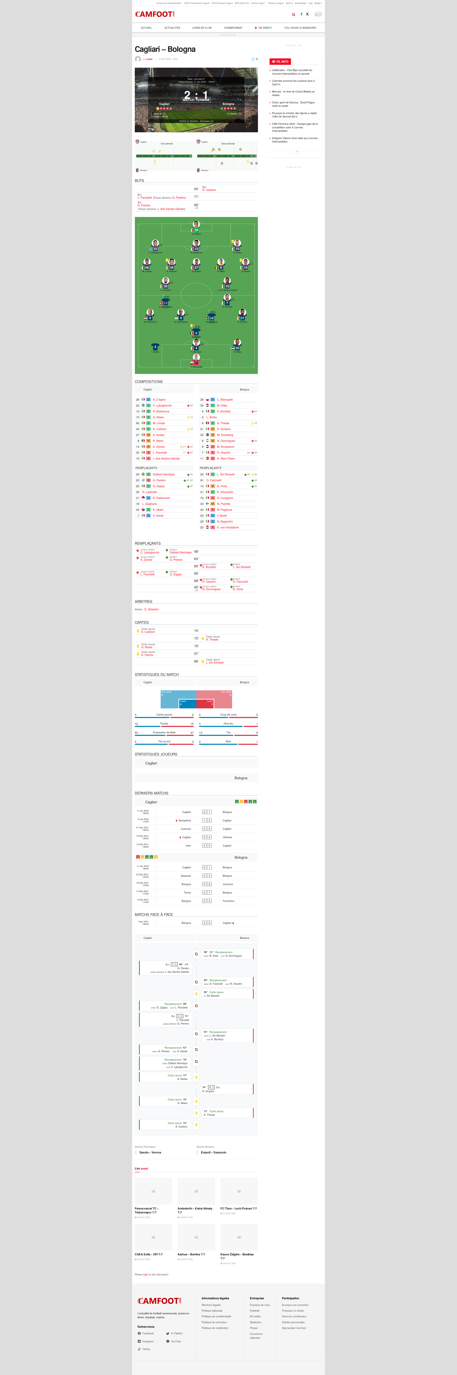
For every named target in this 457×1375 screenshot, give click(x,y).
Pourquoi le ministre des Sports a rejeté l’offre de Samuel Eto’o (294, 114)
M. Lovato (159, 423)
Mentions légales (211, 1305)
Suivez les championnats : (169, 2)
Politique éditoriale (212, 1310)
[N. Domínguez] (181, 316)
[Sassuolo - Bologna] (196, 876)
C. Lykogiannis (162, 405)
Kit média (255, 1316)
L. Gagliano (149, 504)
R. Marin (158, 441)
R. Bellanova (161, 411)
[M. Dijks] (237, 346)
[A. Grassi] (196, 266)
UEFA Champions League (196, 2)
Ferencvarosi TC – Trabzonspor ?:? (147, 1210)
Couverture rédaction (256, 1335)
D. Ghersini (151, 609)
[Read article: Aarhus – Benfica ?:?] (196, 1237)
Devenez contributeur (294, 1316)
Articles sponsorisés (293, 1322)
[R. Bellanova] (196, 247)
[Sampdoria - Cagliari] (196, 820)
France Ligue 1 (258, 2)
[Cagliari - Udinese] (196, 837)
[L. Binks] (155, 346)
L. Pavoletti (145, 197)
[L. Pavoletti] (165, 285)
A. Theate (223, 423)
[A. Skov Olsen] (165, 301)
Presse (254, 1328)
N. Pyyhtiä (223, 504)
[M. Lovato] (147, 266)
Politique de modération (215, 1328)
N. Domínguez (226, 441)
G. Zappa (159, 486)
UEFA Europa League (222, 2)
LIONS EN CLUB (202, 27)
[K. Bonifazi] (196, 346)
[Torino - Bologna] (196, 892)
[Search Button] (293, 14)
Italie (190, 78)
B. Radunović (161, 498)
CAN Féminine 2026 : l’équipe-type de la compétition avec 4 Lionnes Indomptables (295, 127)
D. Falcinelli (214, 480)
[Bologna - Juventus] (196, 884)
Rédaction (255, 1322)
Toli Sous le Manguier (300, 27)
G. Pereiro (178, 197)
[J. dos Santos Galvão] (227, 285)
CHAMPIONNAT (233, 27)
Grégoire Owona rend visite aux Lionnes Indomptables (295, 139)
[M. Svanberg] (211, 316)
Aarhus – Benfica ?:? (191, 1254)
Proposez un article (293, 1310)
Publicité (254, 1310)
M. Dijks (222, 405)
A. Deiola (159, 447)
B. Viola (222, 486)
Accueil (146, 27)
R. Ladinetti (149, 492)
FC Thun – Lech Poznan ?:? (238, 1208)
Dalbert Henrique (164, 474)
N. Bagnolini (225, 521)
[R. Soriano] (242, 316)
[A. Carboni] (171, 266)
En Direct (265, 27)
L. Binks (212, 417)
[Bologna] (228, 98)
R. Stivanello (225, 492)
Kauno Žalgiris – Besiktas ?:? (237, 1256)
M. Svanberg (225, 435)
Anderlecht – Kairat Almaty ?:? (195, 1210)
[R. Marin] (221, 266)
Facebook (148, 1333)
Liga (310, 2)
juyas (149, 59)
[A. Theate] (196, 331)
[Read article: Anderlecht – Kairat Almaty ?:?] (196, 1191)
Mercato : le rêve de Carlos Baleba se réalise (293, 93)
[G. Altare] (237, 247)
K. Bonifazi (224, 411)
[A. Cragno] (196, 228)
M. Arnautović (225, 447)
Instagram (148, 1341)
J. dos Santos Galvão (170, 209)
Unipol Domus (185, 81)
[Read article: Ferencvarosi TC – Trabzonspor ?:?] (153, 1191)
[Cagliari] (164, 98)
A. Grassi (158, 435)
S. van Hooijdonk (228, 527)
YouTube (176, 1341)
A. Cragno (159, 399)
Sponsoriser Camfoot (294, 1328)
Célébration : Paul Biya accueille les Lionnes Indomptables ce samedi (292, 71)
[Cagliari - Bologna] (196, 812)
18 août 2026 (143, 1217)
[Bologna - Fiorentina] (196, 901)
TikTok (146, 1349)
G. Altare (158, 417)
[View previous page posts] (291, 151)
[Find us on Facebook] (301, 14)
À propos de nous (260, 1305)
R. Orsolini (209, 190)
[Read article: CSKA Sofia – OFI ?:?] (153, 1237)
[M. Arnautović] (150, 316)
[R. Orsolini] (227, 301)
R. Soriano (224, 429)
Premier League (276, 2)
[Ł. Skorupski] (196, 361)
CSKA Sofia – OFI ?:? (149, 1254)
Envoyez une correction (295, 1305)
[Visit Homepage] (156, 14)
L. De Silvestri (226, 474)
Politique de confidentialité (216, 1316)
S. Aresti (158, 515)
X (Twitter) (177, 1333)
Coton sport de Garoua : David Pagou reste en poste (293, 104)
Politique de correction (214, 1322)
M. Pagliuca (224, 510)
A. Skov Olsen (226, 458)
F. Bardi (222, 515)
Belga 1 (318, 2)
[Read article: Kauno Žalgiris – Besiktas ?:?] (239, 1237)
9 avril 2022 (165, 59)
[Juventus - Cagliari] (196, 829)
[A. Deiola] (245, 266)
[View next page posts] (297, 151)
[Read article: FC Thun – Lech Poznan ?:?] (239, 1191)
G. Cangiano (225, 498)
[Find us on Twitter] (307, 14)
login (146, 1274)
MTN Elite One (242, 2)
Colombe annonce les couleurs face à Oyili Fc (293, 82)
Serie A (289, 2)
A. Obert (158, 510)
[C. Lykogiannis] (155, 247)
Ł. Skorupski (225, 399)
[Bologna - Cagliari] (196, 923)
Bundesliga (300, 2)
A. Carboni (159, 429)
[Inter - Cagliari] (196, 845)
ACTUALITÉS (172, 27)
